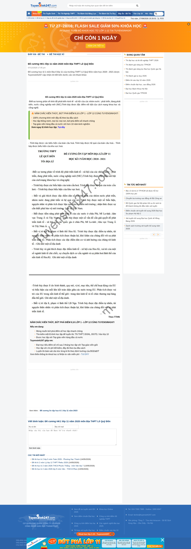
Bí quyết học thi (120, 18)
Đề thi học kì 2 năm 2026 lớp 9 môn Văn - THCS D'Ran (54, 469)
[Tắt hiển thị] (112, 534)
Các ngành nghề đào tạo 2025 (109, 524)
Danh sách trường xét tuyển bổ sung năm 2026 (143, 227)
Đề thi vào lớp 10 (108, 18)
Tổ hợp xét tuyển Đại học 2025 (84, 531)
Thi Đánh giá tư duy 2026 (136, 76)
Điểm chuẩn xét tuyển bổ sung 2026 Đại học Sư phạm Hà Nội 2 (144, 212)
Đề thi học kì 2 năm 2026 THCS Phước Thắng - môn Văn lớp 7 (58, 466)
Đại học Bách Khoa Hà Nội (136, 89)
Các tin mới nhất (36, 455)
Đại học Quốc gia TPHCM (136, 93)
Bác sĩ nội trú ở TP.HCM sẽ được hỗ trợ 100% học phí (142, 192)
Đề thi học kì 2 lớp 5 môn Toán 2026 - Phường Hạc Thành (56, 459)
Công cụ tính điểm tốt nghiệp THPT (108, 517)
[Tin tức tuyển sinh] (43, 5)
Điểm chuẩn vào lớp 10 (108, 530)
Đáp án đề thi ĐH (71, 18)
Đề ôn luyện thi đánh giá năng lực (89, 18)
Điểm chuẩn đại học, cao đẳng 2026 (140, 84)
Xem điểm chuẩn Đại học (84, 516)
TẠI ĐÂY (85, 354)
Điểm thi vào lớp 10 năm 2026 (138, 80)
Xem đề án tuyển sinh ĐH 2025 (84, 510)
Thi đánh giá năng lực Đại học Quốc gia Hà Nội (143, 70)
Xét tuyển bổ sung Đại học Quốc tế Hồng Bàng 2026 (142, 219)
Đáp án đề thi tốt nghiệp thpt (55, 18)
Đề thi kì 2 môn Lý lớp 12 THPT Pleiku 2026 (50, 462)
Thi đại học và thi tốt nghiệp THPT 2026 (142, 60)
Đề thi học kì (40, 18)
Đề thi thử (31, 18)
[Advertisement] (75, 89)
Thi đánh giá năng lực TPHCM (138, 65)
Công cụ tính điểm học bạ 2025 (84, 524)
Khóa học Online (106, 509)
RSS (162, 18)
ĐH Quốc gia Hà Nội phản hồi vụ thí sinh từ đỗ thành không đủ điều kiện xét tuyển (143, 204)
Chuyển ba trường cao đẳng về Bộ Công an (144, 198)
